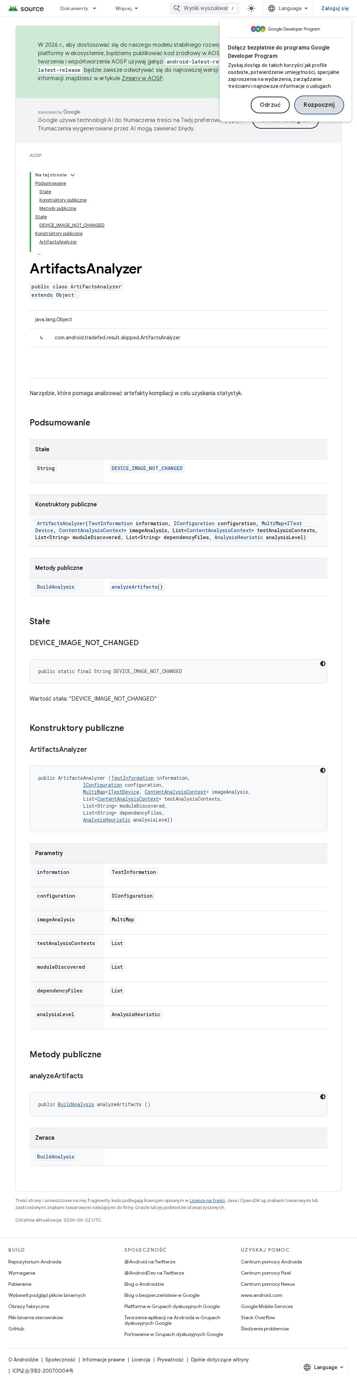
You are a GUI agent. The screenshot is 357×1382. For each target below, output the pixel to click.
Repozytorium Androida (34, 1262)
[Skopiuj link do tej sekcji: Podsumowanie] (97, 423)
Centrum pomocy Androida (271, 1262)
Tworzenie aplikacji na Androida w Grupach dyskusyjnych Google (172, 1320)
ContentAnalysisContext (91, 530)
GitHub (16, 1329)
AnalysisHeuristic (238, 537)
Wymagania (21, 1273)
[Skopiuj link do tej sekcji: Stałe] (57, 622)
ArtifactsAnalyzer (61, 523)
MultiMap (272, 523)
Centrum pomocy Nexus (268, 1284)
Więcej (123, 8)
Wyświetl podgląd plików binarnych (47, 1295)
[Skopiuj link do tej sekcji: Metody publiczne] (108, 1055)
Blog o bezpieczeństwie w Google (161, 1295)
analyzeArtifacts (134, 586)
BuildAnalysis (55, 586)
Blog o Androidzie (144, 1284)
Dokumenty (74, 8)
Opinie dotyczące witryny (220, 1359)
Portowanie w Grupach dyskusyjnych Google (173, 1334)
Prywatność (170, 1359)
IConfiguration (194, 523)
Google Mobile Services (267, 1306)
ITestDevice (123, 791)
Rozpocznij (319, 104)
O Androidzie (23, 1359)
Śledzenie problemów (265, 1329)
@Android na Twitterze (149, 1262)
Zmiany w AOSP (142, 78)
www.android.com (261, 1295)
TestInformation (110, 523)
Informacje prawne (104, 1359)
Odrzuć (270, 104)
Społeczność (60, 1359)
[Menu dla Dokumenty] (97, 8)
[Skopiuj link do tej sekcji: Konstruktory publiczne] (131, 729)
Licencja (141, 1359)
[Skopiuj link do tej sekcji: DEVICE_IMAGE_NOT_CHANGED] (146, 643)
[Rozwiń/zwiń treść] (72, 175)
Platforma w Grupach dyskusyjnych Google (172, 1306)
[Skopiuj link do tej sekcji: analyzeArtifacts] (90, 1076)
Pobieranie (19, 1284)
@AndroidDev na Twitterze (154, 1273)
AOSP (35, 155)
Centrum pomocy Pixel (266, 1273)
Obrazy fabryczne (28, 1306)
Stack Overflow (258, 1317)
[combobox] (205, 8)
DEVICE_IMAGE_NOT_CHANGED (147, 468)
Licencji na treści (207, 1200)
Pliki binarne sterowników (35, 1317)
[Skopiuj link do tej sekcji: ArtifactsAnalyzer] (94, 750)
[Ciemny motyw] (323, 663)
